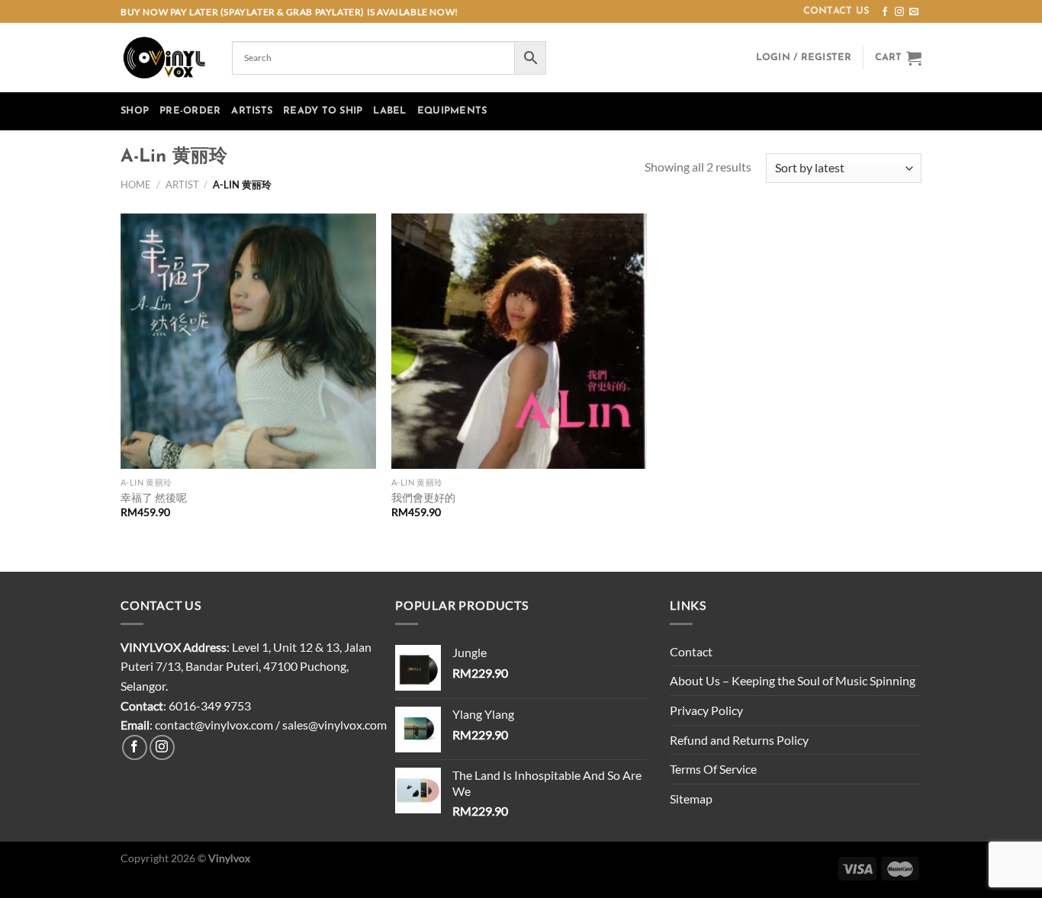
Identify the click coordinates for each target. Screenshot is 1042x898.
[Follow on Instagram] (899, 12)
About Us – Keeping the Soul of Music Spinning (792, 680)
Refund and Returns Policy (739, 740)
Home (136, 184)
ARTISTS (251, 111)
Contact (691, 651)
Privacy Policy (706, 710)
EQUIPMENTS (452, 111)
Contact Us (836, 11)
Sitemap (691, 798)
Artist (182, 184)
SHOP (135, 111)
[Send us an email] (913, 12)
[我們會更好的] (519, 341)
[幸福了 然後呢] (248, 341)
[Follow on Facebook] (884, 12)
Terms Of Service (713, 769)
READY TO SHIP (322, 111)
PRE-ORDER (189, 111)
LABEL (389, 111)
